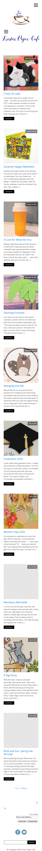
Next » (24, 788)
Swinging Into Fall (14, 385)
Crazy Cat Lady (12, 93)
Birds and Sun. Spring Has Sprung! (18, 753)
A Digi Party (10, 675)
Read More (9, 118)
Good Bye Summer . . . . (17, 312)
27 (21, 788)
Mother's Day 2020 (14, 531)
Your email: (33, 814)
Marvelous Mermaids (15, 602)
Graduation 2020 (13, 458)
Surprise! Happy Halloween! (19, 166)
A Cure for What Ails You (17, 239)
